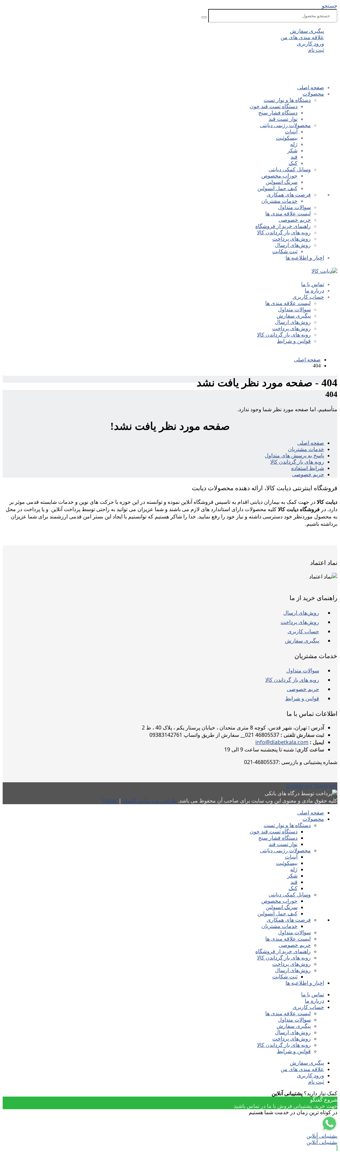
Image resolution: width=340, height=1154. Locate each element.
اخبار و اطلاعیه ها (305, 258)
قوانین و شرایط (294, 341)
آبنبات (291, 131)
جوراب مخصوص (279, 176)
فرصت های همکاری (289, 194)
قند (294, 157)
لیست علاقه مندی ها (288, 213)
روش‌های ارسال (293, 245)
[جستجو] (204, 17)
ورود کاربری (310, 43)
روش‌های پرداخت (291, 239)
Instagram (299, 786)
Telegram (325, 786)
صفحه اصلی (310, 87)
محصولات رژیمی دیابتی (285, 125)
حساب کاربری (308, 297)
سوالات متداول (294, 207)
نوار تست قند (283, 119)
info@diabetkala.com (281, 742)
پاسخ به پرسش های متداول (294, 455)
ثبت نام (316, 50)
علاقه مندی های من (302, 37)
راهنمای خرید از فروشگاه (283, 226)
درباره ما (314, 290)
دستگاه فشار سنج (278, 112)
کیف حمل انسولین (277, 188)
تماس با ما (312, 284)
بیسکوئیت (287, 138)
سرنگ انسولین (282, 182)
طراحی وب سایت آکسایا (149, 800)
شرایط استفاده (307, 468)
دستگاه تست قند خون (274, 106)
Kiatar (109, 800)
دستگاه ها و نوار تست (287, 100)
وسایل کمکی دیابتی (290, 169)
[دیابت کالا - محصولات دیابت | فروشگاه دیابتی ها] (324, 271)
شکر (292, 150)
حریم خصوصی (295, 220)
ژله (294, 144)
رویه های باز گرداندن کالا (284, 232)
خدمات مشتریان (279, 201)
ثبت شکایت (285, 251)
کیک (293, 163)
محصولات (313, 94)
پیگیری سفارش (307, 31)
